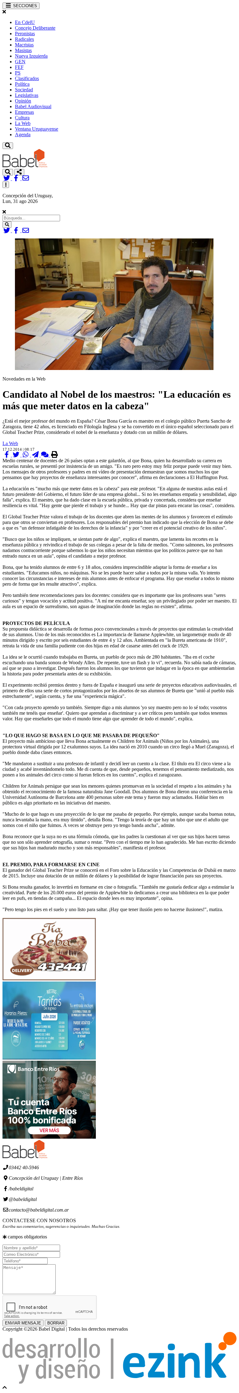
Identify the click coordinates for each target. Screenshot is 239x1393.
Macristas (24, 44)
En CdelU (25, 22)
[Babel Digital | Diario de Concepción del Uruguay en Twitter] (7, 178)
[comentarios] (45, 455)
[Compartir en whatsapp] (26, 455)
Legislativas (26, 95)
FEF (19, 67)
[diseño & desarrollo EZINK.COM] (119, 1382)
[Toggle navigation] (7, 145)
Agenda (22, 134)
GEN (20, 61)
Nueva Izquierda (31, 56)
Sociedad (24, 89)
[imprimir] (54, 455)
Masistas (23, 50)
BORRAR (55, 1323)
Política (22, 84)
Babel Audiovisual (33, 106)
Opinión (23, 100)
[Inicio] (24, 166)
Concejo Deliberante (35, 28)
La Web (22, 123)
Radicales (24, 39)
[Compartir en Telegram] (36, 455)
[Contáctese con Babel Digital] (25, 178)
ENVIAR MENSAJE (23, 1323)
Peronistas (25, 33)
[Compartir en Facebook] (7, 455)
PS (18, 72)
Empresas (24, 112)
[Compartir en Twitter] (17, 455)
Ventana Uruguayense (36, 129)
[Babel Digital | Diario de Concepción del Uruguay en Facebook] (17, 178)
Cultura (22, 117)
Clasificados (27, 78)
